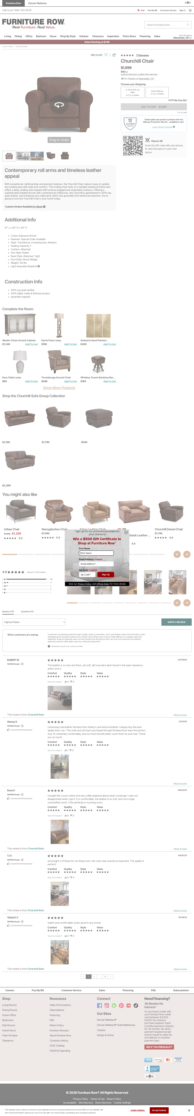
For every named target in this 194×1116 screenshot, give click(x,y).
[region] (97, 1110)
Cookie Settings (138, 1110)
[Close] (189, 1110)
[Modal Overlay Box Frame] (97, 558)
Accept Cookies (159, 1110)
